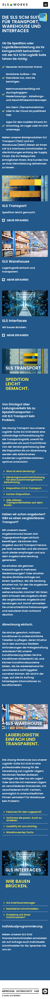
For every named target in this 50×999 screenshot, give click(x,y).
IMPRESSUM (8, 991)
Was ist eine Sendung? (20, 471)
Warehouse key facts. (20, 832)
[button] (45, 4)
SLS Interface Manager (20, 902)
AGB (36, 991)
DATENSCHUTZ (24, 991)
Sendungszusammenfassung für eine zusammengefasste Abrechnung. (24, 479)
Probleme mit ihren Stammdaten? (18, 916)
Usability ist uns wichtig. (21, 826)
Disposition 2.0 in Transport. (24, 488)
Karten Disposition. (18, 494)
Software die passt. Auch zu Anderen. (24, 819)
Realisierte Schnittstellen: (22, 908)
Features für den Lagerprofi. (24, 812)
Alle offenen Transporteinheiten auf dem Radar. (23, 502)
